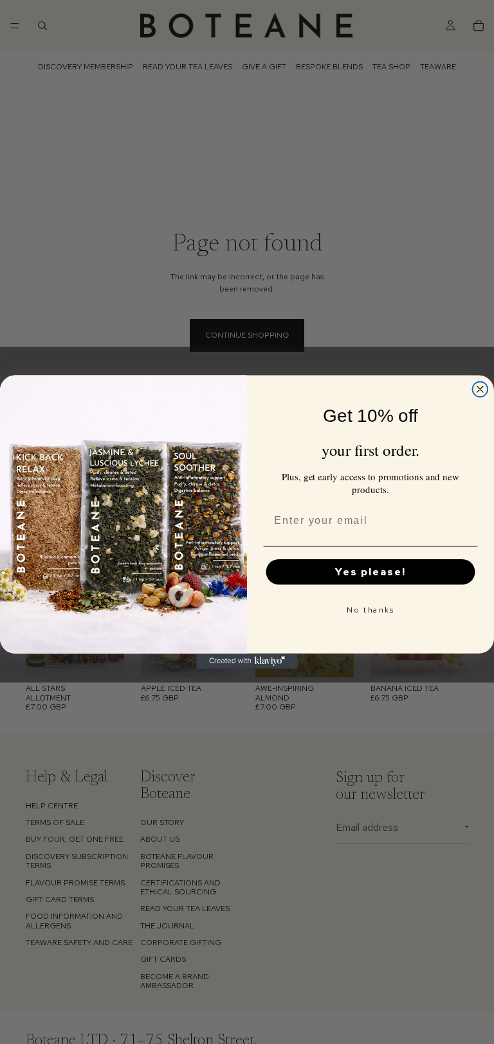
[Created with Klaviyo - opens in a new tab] (247, 661)
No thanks (370, 610)
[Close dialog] (480, 389)
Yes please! (370, 572)
